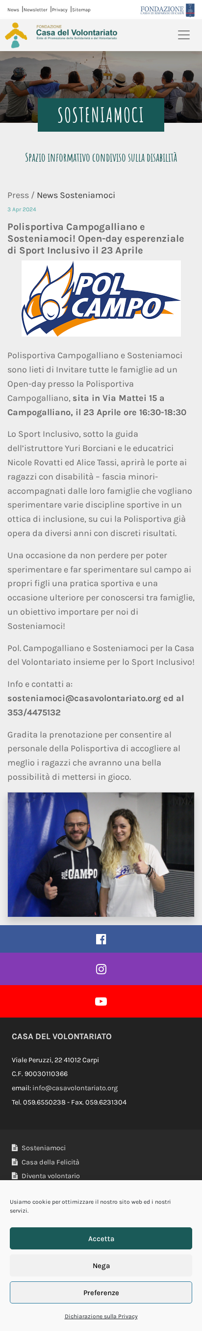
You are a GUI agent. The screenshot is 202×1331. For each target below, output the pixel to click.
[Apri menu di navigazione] (184, 35)
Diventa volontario (50, 1176)
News (13, 9)
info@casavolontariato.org (75, 1088)
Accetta (101, 1238)
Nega (101, 1265)
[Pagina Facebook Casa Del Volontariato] (101, 939)
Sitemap (81, 9)
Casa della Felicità (49, 1162)
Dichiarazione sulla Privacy (101, 1316)
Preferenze (101, 1292)
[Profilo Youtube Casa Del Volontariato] (101, 1001)
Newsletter (36, 9)
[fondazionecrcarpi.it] (168, 10)
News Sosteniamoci (76, 195)
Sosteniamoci (43, 1148)
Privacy (60, 9)
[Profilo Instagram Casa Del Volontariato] (101, 969)
